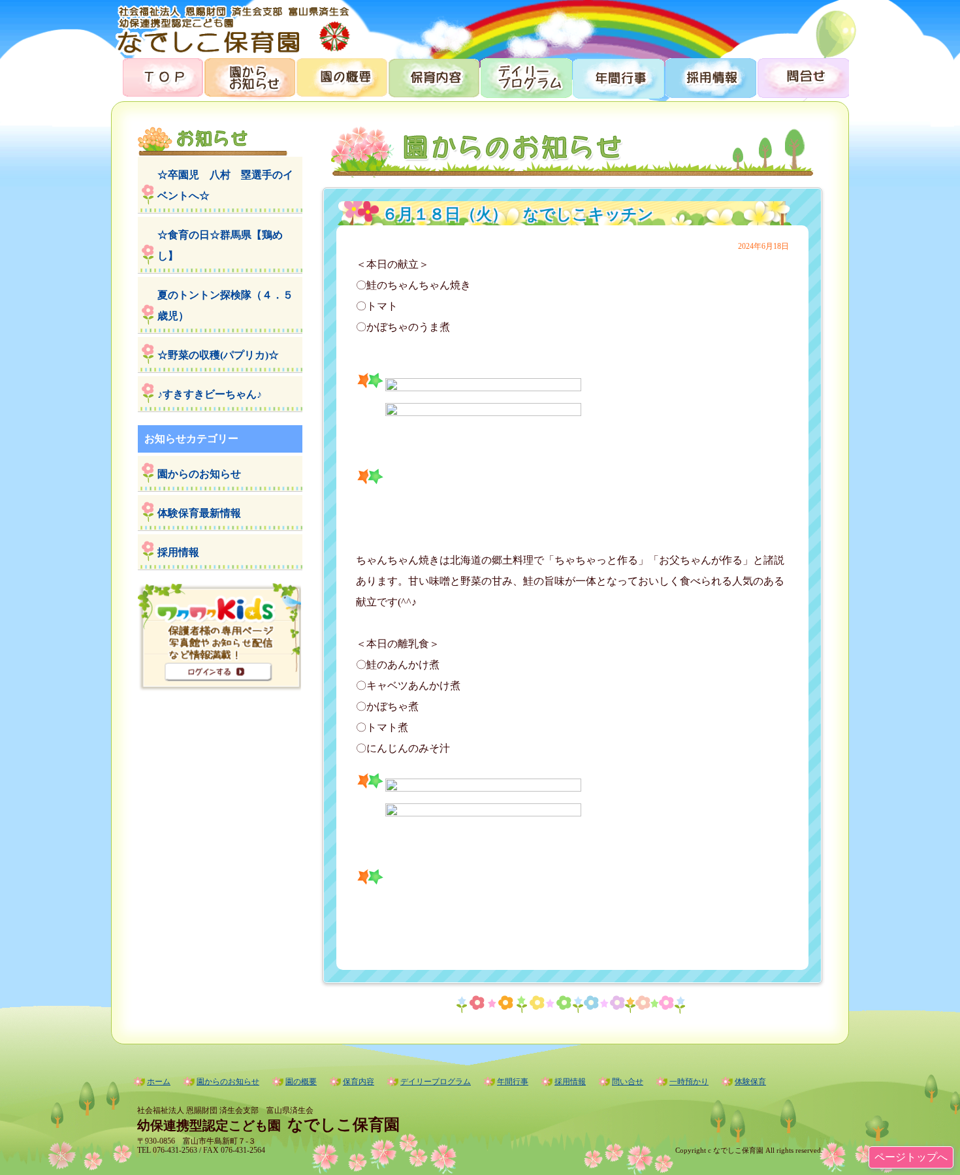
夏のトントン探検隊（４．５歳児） (225, 305)
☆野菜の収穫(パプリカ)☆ (218, 355)
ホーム (158, 1081)
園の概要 (341, 76)
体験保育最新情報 (199, 513)
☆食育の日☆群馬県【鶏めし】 (220, 245)
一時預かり (689, 1081)
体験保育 (750, 1081)
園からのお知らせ (249, 76)
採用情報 (710, 76)
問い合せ (627, 1081)
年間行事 (617, 76)
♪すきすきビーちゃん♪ (209, 394)
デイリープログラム (525, 76)
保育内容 (433, 76)
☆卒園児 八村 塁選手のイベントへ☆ (225, 185)
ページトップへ (911, 1157)
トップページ (157, 76)
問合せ (802, 76)
